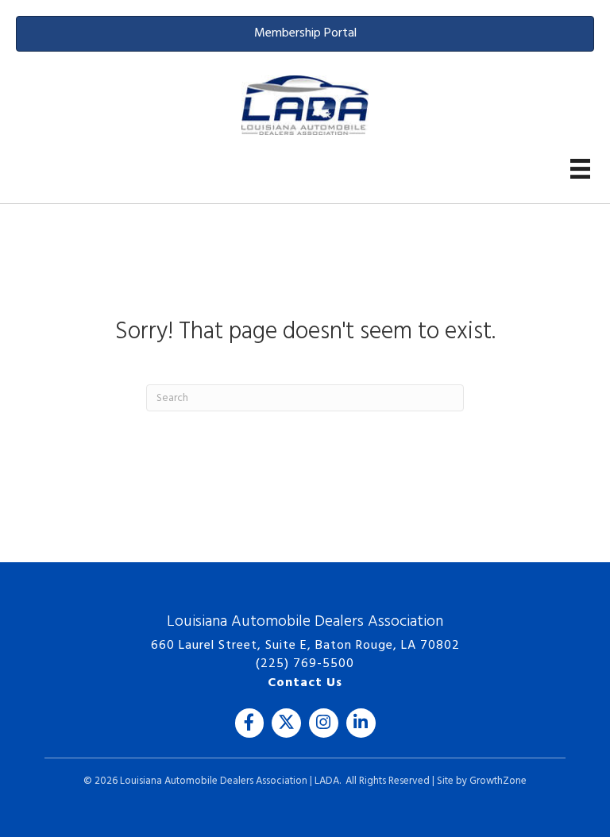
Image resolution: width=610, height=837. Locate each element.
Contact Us (305, 683)
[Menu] (580, 169)
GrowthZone (498, 781)
